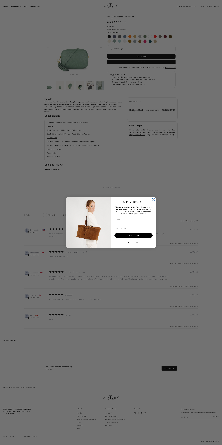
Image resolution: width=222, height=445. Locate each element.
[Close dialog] (153, 199)
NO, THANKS (134, 242)
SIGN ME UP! (133, 235)
